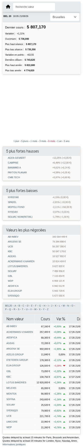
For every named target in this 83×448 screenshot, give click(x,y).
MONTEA (11, 393)
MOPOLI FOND (16, 207)
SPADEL (12, 202)
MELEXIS (11, 388)
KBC (10, 251)
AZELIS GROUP (15, 354)
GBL (10, 276)
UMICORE (11, 421)
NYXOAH (13, 212)
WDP (10, 281)
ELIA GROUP (15, 291)
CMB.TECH (14, 177)
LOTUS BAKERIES (18, 266)
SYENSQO (13, 296)
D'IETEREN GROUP (17, 360)
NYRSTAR (13, 197)
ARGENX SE (14, 242)
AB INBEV (13, 237)
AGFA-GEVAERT (17, 158)
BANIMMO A (14, 168)
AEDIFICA (13, 286)
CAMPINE (13, 163)
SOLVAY (12, 271)
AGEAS (12, 256)
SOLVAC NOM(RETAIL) (20, 217)
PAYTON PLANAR (17, 172)
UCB (10, 246)
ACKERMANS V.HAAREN (21, 261)
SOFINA (10, 399)
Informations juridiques (14, 444)
